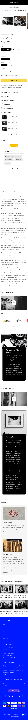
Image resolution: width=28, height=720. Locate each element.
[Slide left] (10, 32)
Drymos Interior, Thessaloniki (21, 611)
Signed (12, 65)
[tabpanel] (14, 170)
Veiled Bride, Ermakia (13, 121)
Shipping (9, 44)
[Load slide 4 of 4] (17, 134)
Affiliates (5, 638)
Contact (5, 635)
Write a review (14, 145)
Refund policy (16, 711)
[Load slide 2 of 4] (13, 134)
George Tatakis (7, 644)
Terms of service (7, 714)
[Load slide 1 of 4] (11, 134)
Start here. (6, 674)
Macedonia (9, 10)
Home (2, 10)
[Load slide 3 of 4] (15, 134)
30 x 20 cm (6, 49)
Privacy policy (24, 711)
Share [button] (4, 140)
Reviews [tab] (8, 151)
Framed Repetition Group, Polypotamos (17, 115)
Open (4, 65)
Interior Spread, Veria (5, 595)
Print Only (5, 59)
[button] (3, 2)
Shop (4, 628)
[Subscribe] (23, 685)
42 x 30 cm (16, 49)
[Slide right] (17, 32)
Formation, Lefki (11, 126)
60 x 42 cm (6, 53)
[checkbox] (7, 163)
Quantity (3, 68)
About (4, 631)
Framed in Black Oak (18, 59)
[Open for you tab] (23, 715)
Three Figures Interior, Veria (20, 595)
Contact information (15, 716)
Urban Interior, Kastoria (5, 611)
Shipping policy (16, 714)
